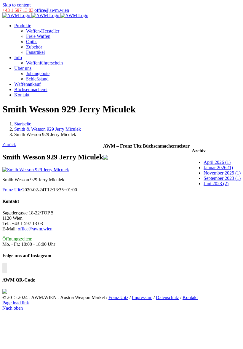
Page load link (15, 302)
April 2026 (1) (217, 162)
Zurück (9, 144)
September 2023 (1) (222, 178)
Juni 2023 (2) (216, 183)
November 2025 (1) (222, 172)
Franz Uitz (12, 189)
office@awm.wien (51, 10)
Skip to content (16, 4)
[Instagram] (4, 268)
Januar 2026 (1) (218, 167)
